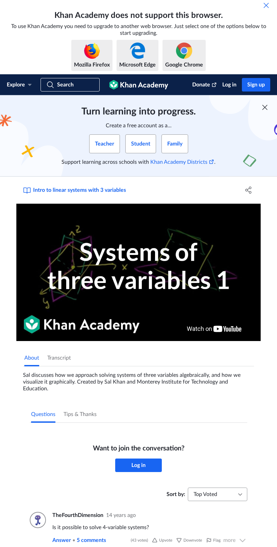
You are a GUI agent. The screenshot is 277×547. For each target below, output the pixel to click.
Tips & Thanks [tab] (80, 414)
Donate (201, 84)
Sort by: (176, 494)
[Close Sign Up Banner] (265, 107)
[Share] (248, 190)
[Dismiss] (266, 5)
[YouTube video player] (138, 272)
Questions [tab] (43, 414)
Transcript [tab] (59, 358)
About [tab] (31, 358)
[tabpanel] (138, 379)
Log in (229, 84)
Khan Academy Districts (178, 162)
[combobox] (217, 494)
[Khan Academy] (138, 85)
